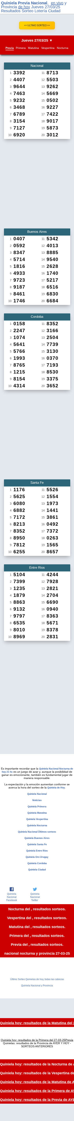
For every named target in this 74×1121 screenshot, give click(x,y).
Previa (10, 47)
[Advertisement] (37, 182)
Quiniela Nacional (37, 794)
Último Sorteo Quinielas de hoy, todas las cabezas (37, 979)
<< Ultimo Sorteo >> (37, 25)
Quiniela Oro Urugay (37, 857)
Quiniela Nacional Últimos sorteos (37, 831)
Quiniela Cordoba (37, 863)
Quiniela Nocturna (37, 825)
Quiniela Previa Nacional (24, 3)
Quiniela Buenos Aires (37, 838)
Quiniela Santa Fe (37, 844)
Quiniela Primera (37, 806)
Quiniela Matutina (37, 813)
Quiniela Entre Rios (37, 850)
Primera (21, 47)
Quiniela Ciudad (37, 869)
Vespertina (47, 47)
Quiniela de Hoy (56, 787)
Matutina (33, 47)
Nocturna (62, 47)
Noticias (37, 800)
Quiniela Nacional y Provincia (37, 985)
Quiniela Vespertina (37, 819)
